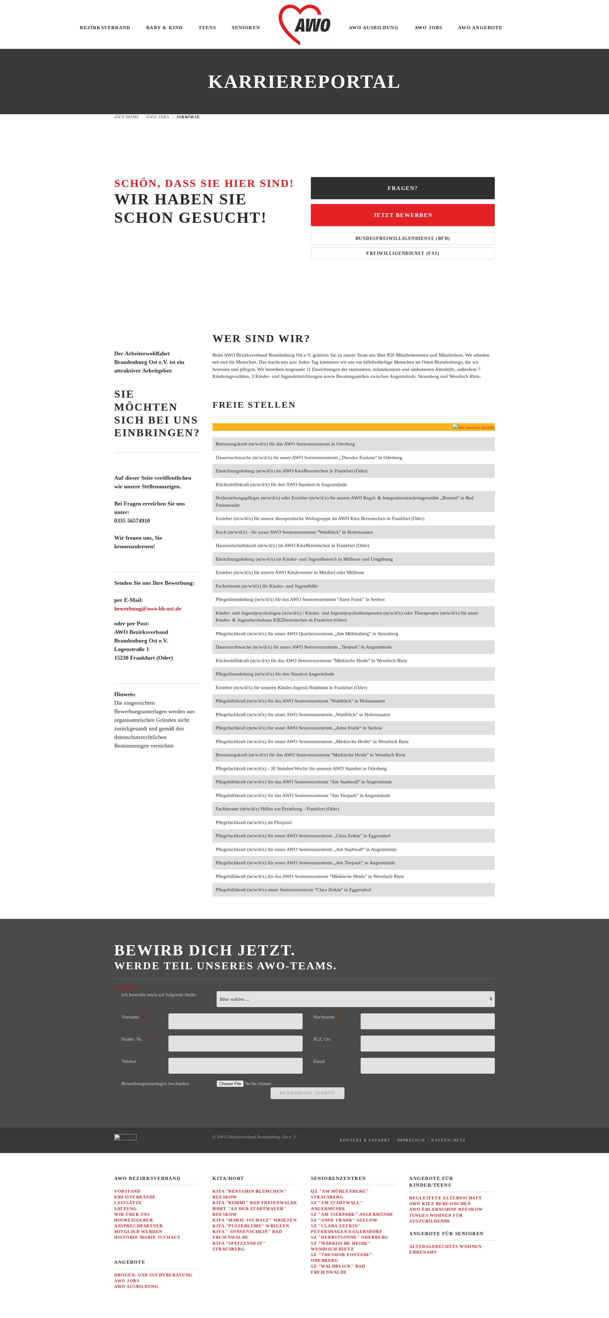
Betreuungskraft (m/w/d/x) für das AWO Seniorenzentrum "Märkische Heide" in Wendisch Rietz (311, 754)
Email (319, 1061)
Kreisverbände (135, 1197)
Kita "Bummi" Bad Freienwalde (255, 1202)
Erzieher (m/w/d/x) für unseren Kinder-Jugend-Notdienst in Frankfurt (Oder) (291, 687)
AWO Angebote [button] (480, 27)
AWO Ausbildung (136, 1286)
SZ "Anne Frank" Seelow (344, 1220)
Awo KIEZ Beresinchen (440, 1203)
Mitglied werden (138, 1231)
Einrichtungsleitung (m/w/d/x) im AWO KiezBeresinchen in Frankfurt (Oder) (291, 470)
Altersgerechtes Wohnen (445, 1246)
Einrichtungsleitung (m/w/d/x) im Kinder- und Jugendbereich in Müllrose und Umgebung (304, 559)
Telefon (128, 1061)
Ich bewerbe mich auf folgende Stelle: (159, 994)
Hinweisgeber (133, 1220)
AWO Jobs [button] (428, 27)
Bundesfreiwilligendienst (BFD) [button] (403, 238)
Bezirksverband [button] (105, 27)
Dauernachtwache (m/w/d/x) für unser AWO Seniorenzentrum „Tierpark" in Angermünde (304, 646)
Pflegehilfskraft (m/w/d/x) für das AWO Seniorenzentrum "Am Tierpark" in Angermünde (303, 795)
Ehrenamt (423, 1252)
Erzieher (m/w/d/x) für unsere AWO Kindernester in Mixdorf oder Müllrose (290, 572)
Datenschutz (448, 1140)
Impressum (411, 1140)
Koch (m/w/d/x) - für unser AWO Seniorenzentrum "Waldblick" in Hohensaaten (294, 532)
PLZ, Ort (322, 1039)
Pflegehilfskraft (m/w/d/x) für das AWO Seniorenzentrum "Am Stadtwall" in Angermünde (304, 781)
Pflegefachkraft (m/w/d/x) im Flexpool (253, 822)
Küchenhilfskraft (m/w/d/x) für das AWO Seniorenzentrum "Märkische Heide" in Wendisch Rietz (311, 660)
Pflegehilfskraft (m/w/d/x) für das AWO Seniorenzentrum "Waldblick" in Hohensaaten (300, 700)
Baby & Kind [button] (164, 27)
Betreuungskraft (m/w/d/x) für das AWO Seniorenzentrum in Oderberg (285, 443)
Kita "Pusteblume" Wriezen (251, 1225)
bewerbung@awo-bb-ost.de (147, 608)
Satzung (125, 1208)
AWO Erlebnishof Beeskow (446, 1209)
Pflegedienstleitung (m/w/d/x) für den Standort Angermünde (275, 673)
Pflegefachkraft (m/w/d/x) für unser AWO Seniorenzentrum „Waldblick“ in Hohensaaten (303, 714)
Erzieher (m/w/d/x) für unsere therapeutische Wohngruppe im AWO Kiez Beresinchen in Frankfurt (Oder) (320, 518)
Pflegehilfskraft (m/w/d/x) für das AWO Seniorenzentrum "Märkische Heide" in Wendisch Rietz (310, 876)
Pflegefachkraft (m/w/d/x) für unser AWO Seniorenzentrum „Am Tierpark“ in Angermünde (305, 862)
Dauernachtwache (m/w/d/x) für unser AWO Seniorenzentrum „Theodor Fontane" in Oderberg (309, 457)
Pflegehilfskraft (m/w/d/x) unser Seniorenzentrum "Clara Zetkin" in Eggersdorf (293, 889)
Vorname (130, 1016)
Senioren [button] (246, 27)
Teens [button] (207, 27)
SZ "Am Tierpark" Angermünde (352, 1214)
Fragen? (403, 188)
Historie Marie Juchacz (147, 1237)
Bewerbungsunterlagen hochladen (155, 1083)
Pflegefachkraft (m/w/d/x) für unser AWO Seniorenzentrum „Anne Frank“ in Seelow (299, 727)
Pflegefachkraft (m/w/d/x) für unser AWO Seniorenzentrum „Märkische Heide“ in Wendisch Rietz (312, 741)
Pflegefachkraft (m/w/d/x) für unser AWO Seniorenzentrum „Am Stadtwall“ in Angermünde (306, 849)
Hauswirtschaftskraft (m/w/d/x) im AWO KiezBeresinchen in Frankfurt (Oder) (292, 545)
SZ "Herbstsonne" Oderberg (350, 1237)
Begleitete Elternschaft (445, 1198)
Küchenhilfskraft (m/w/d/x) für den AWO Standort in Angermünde (281, 484)
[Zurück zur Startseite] (304, 24)
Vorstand (127, 1191)
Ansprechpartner (138, 1225)
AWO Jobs (126, 1280)
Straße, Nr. (131, 1039)
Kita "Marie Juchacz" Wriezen (255, 1220)
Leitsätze (128, 1202)
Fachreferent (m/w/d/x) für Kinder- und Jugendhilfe (267, 586)
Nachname (324, 1016)
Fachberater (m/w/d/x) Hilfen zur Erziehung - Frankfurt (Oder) (277, 808)
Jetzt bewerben (403, 215)
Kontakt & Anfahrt (365, 1140)
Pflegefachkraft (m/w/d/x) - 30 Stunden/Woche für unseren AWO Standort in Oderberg (301, 768)
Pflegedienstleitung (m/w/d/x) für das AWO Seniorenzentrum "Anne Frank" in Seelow (300, 599)
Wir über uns (132, 1214)
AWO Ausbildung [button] (374, 27)
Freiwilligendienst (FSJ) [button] (402, 253)
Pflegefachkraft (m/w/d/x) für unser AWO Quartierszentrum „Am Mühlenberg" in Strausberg (307, 633)
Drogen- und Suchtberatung (153, 1275)
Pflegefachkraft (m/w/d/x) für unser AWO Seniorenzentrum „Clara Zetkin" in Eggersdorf (303, 835)
